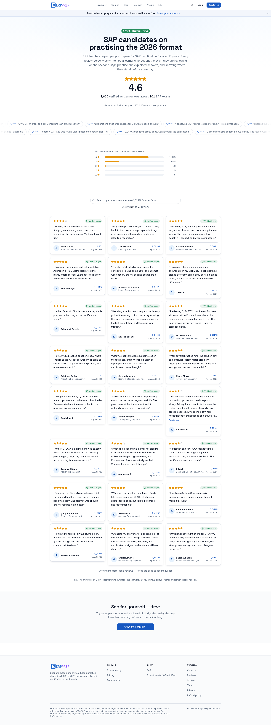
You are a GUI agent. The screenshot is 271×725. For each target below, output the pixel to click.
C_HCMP (214, 376)
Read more (174, 420)
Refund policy (194, 695)
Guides (115, 5)
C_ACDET (156, 513)
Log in (200, 5)
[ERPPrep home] (60, 5)
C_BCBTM (214, 335)
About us (191, 670)
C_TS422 (98, 416)
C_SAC (99, 376)
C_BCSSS (156, 335)
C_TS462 (214, 428)
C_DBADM (214, 469)
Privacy (191, 690)
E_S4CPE (214, 246)
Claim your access (167, 13)
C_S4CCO (98, 469)
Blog (126, 5)
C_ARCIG (156, 376)
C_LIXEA (98, 328)
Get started (213, 5)
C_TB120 (214, 291)
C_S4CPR (98, 513)
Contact (191, 680)
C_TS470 (98, 287)
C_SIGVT (156, 287)
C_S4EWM (214, 509)
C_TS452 (156, 472)
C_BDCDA (156, 557)
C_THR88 (156, 246)
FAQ (160, 5)
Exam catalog (114, 670)
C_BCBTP (98, 554)
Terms (190, 685)
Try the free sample (133, 626)
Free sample (113, 680)
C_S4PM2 (214, 557)
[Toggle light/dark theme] (192, 5)
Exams (100, 5)
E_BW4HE (156, 416)
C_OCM (99, 246)
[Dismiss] (268, 13)
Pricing (150, 5)
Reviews (137, 5)
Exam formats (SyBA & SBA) (161, 675)
